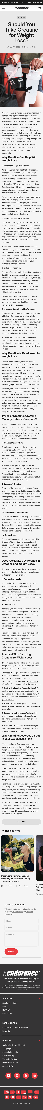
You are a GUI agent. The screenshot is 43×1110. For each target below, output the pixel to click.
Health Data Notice (10, 1062)
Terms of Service (9, 1059)
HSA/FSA (6, 1010)
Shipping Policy (8, 1048)
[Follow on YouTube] (8, 1076)
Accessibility (7, 1066)
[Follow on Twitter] (35, 1076)
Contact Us (7, 1013)
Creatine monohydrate (11, 447)
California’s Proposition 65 (13, 1045)
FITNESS (21, 17)
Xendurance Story (10, 1003)
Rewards (6, 1031)
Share (23, 822)
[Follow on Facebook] (26, 1076)
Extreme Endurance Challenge (15, 1027)
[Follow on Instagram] (17, 1076)
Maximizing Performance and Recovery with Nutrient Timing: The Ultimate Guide (15, 879)
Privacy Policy (17, 912)
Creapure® (6, 488)
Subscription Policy (10, 1052)
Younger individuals (10, 583)
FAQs (4, 1006)
